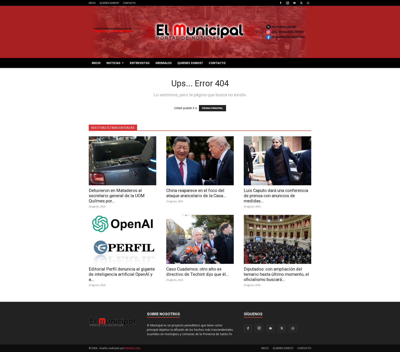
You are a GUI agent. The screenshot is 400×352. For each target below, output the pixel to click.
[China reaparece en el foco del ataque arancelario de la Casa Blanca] (200, 160)
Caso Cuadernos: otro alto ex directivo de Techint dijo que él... (197, 272)
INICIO (92, 2)
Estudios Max (133, 348)
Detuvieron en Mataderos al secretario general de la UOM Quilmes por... (117, 195)
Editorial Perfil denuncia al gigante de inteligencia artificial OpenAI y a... (122, 274)
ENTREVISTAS (140, 63)
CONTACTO (129, 2)
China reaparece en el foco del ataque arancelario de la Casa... (196, 193)
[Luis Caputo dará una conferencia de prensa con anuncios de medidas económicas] (277, 160)
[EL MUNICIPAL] (200, 32)
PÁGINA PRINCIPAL (212, 108)
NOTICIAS (113, 63)
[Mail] (294, 3)
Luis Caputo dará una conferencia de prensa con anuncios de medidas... (276, 195)
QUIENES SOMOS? (109, 2)
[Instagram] (287, 3)
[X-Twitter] (301, 3)
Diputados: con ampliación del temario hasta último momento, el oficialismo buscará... (276, 274)
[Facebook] (281, 3)
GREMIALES (163, 63)
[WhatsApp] (308, 3)
